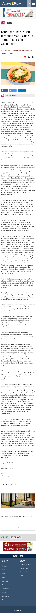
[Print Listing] (29, 57)
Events (4, 573)
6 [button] (19, 525)
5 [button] (15, 525)
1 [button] (2, 525)
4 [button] (12, 525)
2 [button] (6, 525)
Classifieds (5, 581)
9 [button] (28, 525)
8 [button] (25, 525)
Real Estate (5, 596)
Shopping (4, 566)
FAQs (21, 575)
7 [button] (22, 525)
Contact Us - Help (25, 564)
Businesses (5, 600)
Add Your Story (16, 537)
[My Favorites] (25, 57)
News (9, 22)
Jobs (3, 577)
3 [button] (9, 525)
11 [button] (35, 525)
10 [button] (31, 525)
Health (4, 592)
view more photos (11, 95)
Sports (4, 585)
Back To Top (18, 556)
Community (5, 588)
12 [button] (19, 527)
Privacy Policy (24, 572)
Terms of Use (24, 568)
